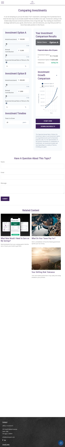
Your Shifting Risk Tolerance (43, 272)
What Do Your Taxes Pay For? (43, 238)
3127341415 (9, 426)
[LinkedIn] (5, 441)
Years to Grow (10, 118)
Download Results (48, 126)
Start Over (48, 121)
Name (3, 162)
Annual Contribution (12, 51)
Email (2, 172)
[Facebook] (2, 441)
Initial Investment (12, 39)
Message (4, 183)
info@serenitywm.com (8, 437)
